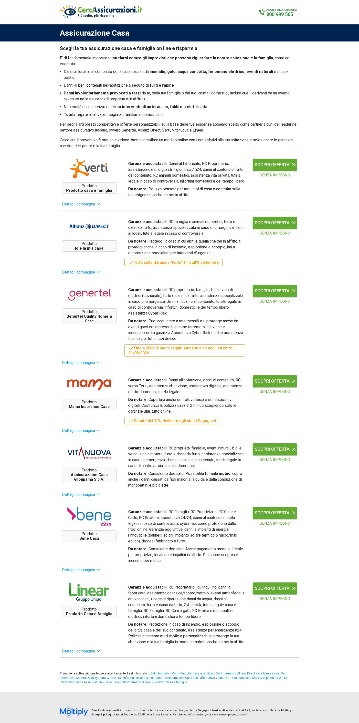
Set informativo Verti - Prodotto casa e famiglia (182, 673)
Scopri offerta (272, 164)
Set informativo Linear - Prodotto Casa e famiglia (154, 682)
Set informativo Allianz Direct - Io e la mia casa (247, 673)
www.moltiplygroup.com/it (231, 714)
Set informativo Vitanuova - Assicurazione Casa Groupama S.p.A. (238, 678)
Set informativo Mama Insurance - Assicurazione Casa (155, 678)
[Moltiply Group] (75, 712)
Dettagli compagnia (78, 204)
